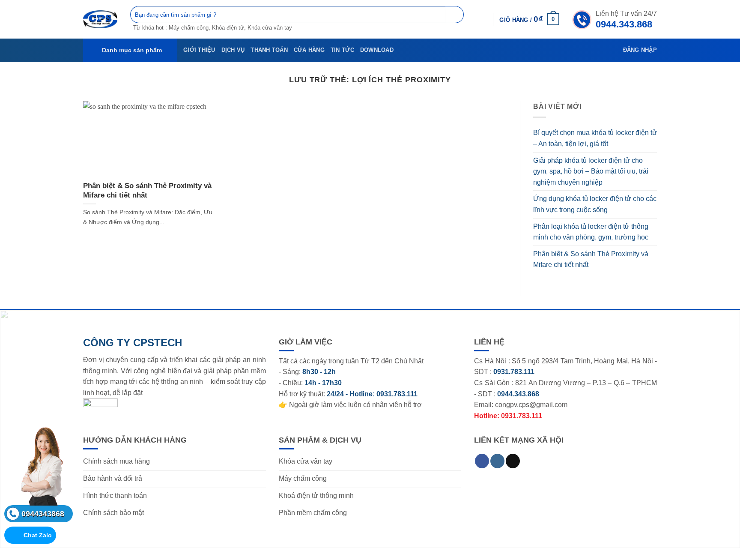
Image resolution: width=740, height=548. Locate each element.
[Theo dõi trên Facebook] (482, 461)
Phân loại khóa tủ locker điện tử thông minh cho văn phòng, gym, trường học (590, 232)
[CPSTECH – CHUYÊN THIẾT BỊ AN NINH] (100, 19)
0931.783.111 (397, 394)
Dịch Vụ (233, 50)
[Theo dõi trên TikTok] (513, 461)
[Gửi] (454, 14)
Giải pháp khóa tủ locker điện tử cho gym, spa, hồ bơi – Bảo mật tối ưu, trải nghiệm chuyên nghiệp (590, 171)
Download (377, 50)
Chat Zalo (38, 535)
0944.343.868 (624, 24)
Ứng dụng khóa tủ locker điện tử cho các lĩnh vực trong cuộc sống (594, 204)
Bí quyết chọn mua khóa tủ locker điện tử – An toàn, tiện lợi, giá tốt (595, 138)
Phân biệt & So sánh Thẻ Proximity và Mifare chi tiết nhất (147, 190)
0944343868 (42, 513)
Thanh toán (269, 50)
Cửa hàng (309, 50)
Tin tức (342, 50)
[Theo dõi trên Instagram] (497, 461)
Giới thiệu (199, 50)
